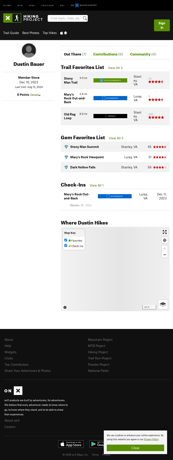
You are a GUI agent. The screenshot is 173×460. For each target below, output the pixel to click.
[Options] (163, 304)
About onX (12, 420)
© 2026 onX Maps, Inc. (75, 454)
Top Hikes (50, 33)
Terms (95, 454)
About (8, 339)
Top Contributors (16, 364)
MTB (20, 5)
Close (135, 448)
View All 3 (115, 68)
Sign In (161, 25)
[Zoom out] (165, 255)
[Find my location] (165, 240)
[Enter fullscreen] (165, 232)
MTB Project (96, 346)
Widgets (10, 352)
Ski (62, 5)
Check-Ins (77, 246)
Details (34, 94)
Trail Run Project (99, 358)
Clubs (8, 358)
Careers (9, 427)
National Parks (98, 370)
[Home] (25, 18)
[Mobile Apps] (63, 33)
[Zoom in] (165, 248)
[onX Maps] (13, 394)
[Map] (115, 269)
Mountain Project (100, 339)
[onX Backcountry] (84, 5)
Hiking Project (98, 352)
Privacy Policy (151, 439)
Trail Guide (11, 33)
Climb (7, 5)
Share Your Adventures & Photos (27, 370)
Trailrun (47, 5)
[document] (135, 442)
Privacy (106, 454)
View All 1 (97, 185)
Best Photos (30, 33)
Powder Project (98, 364)
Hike (32, 5)
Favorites (76, 240)
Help (7, 346)
